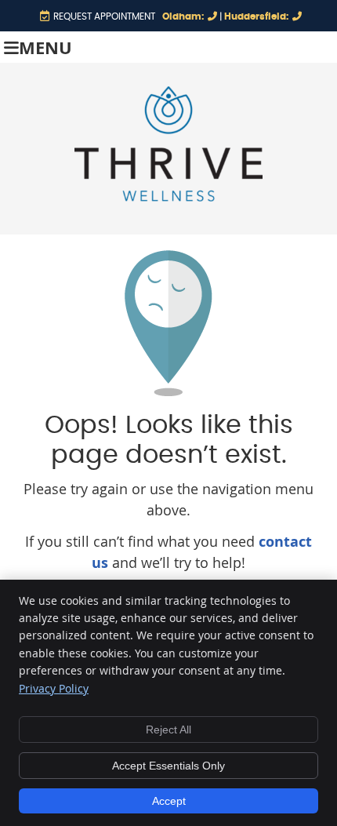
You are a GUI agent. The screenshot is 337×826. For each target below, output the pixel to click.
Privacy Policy (54, 688)
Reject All (168, 729)
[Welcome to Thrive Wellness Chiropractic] (168, 196)
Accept (169, 801)
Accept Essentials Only (168, 765)
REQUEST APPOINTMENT (104, 16)
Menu (45, 47)
